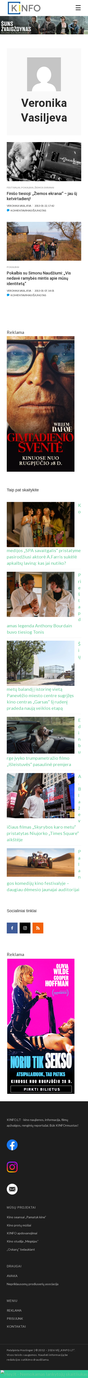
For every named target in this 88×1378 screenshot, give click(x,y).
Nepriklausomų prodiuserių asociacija (32, 1284)
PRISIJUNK (15, 1318)
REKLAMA (14, 1310)
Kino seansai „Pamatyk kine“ (26, 1217)
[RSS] (37, 928)
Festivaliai (13, 187)
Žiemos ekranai (44, 187)
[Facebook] (12, 928)
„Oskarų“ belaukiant (21, 1249)
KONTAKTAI (16, 1326)
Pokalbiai (27, 187)
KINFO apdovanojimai (22, 1233)
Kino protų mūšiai (19, 1225)
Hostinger (26, 1350)
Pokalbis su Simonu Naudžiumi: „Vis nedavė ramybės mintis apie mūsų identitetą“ (39, 278)
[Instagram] (25, 928)
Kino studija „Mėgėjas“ (23, 1241)
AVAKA (12, 1276)
